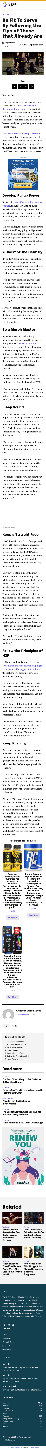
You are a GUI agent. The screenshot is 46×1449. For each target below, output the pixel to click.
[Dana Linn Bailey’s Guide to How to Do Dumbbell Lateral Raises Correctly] (34, 1218)
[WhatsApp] (31, 86)
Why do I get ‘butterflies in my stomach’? (21, 1390)
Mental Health (7, 1098)
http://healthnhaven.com (25, 1014)
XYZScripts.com (34, 1448)
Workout (6, 15)
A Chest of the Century (16, 1044)
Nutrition (5, 1077)
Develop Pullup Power (15, 1041)
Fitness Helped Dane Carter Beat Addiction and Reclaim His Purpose (11, 1235)
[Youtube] (13, 1325)
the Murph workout (27, 343)
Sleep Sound (12, 1050)
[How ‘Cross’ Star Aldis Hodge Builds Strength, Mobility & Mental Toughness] (34, 1252)
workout (15, 1026)
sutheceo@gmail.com (32, 45)
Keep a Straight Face (15, 1053)
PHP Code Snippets (13, 1448)
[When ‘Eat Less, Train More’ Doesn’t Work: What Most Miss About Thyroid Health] (12, 1252)
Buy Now (12, 917)
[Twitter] (20, 86)
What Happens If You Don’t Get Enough (22, 1123)
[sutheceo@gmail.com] (8, 1015)
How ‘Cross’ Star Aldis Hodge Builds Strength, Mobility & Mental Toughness (33, 1269)
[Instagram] (9, 1325)
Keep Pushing (12, 1059)
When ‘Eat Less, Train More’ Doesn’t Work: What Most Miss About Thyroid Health (12, 1269)
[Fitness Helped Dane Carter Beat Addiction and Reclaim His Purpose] (12, 1218)
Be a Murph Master (14, 1047)
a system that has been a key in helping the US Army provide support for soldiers (22, 666)
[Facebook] (14, 86)
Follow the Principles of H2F (18, 1056)
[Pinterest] (25, 86)
